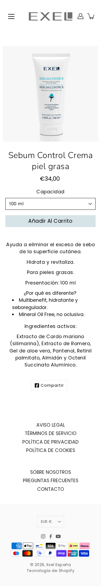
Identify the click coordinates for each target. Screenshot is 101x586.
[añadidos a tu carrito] (91, 16)
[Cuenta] (80, 16)
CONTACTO (50, 489)
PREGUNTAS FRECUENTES (50, 480)
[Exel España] (50, 16)
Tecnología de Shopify (51, 570)
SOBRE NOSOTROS (50, 472)
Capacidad (50, 192)
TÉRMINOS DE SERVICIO (50, 433)
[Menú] (11, 16)
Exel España (59, 564)
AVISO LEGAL (50, 425)
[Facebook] (50, 536)
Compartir (52, 385)
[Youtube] (58, 536)
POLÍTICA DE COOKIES (50, 450)
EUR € (46, 521)
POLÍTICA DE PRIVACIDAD (50, 442)
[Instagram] (43, 536)
